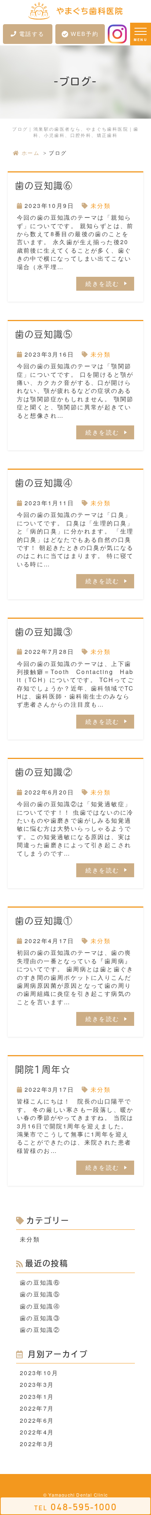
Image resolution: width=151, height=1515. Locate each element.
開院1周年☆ (43, 1069)
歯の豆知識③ (44, 632)
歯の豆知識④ (44, 483)
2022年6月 (37, 1421)
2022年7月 (37, 1408)
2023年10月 (39, 1373)
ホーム (31, 152)
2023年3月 (37, 1385)
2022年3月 (37, 1444)
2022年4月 (37, 1432)
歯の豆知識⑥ (44, 185)
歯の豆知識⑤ (44, 334)
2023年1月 (37, 1397)
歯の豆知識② (44, 772)
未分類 (101, 205)
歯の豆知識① (44, 920)
